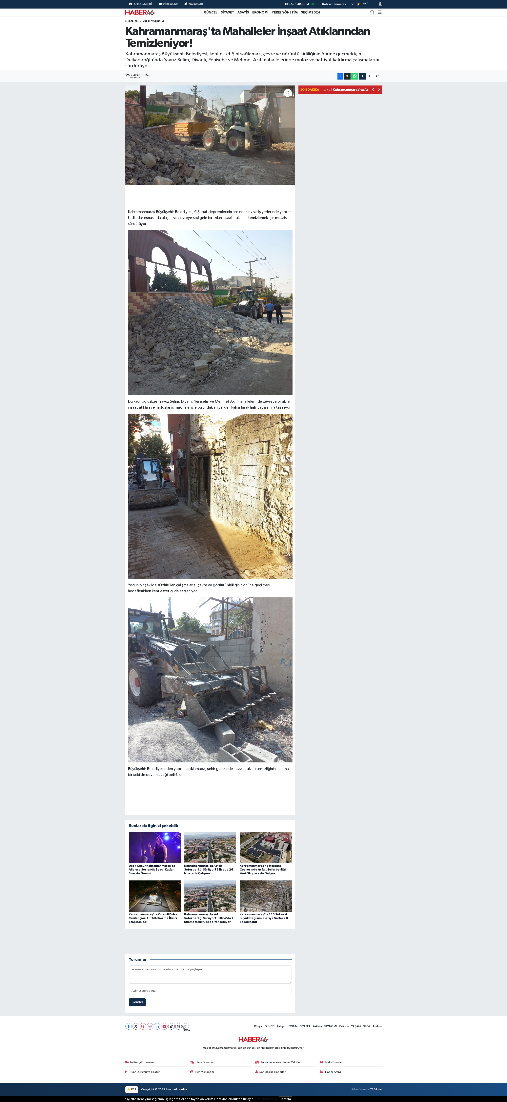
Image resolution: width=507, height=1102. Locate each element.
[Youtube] (164, 1026)
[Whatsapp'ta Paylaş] (354, 76)
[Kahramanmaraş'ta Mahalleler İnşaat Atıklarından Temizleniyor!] (210, 135)
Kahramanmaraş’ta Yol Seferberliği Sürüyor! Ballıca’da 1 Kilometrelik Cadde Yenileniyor (208, 918)
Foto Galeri (142, 4)
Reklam (317, 1026)
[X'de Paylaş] (347, 76)
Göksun (344, 1026)
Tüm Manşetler (204, 1071)
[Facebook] (128, 1026)
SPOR (366, 1026)
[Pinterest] (143, 1026)
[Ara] (372, 12)
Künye (258, 1026)
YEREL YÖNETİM (285, 12)
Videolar (170, 4)
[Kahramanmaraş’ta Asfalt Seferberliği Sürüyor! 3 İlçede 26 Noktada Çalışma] (210, 847)
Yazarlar (195, 4)
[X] (135, 1026)
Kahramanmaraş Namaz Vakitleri (281, 1062)
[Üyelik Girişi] (378, 4)
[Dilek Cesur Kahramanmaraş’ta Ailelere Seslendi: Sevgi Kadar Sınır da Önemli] (155, 847)
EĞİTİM (293, 1026)
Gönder (137, 1002)
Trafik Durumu (333, 1062)
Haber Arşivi (333, 1071)
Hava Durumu (204, 1062)
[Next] (185, 1026)
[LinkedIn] (157, 1026)
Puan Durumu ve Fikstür (145, 1071)
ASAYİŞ (243, 12)
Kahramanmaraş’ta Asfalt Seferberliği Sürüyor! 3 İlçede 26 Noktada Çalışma (208, 869)
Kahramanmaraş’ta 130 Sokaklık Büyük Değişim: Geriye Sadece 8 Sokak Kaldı (264, 918)
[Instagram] (150, 1026)
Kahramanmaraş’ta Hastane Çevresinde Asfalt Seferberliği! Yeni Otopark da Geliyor (263, 869)
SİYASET (227, 12)
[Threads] (178, 1026)
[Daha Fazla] (362, 76)
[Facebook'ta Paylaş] (340, 76)
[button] (373, 90)
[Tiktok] (171, 1026)
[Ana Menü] (380, 12)
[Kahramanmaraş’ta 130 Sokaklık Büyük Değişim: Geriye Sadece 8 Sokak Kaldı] (266, 896)
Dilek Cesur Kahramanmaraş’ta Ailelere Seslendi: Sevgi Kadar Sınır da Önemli (152, 869)
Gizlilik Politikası (266, 1099)
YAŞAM (356, 1026)
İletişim (281, 1026)
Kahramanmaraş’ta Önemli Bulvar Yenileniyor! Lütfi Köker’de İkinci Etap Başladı (154, 918)
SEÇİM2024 (310, 12)
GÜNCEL (210, 12)
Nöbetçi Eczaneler (142, 1062)
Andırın (377, 1026)
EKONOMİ (260, 12)
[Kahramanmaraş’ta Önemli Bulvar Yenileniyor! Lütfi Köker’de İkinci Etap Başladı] (155, 896)
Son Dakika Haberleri (272, 1071)
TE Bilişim (376, 1089)
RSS (133, 1089)
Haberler (131, 21)
